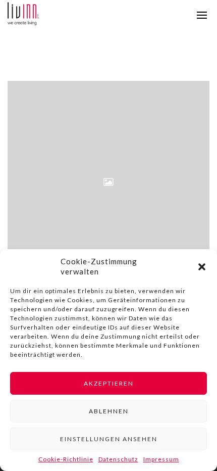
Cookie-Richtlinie (65, 459)
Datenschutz (118, 459)
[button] (202, 267)
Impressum (161, 459)
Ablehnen (109, 411)
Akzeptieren (109, 383)
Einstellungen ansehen (108, 439)
